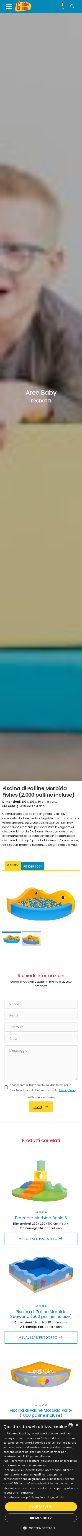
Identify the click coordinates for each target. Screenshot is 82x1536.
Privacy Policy (67, 1090)
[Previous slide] (10, 908)
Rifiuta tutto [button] (41, 1518)
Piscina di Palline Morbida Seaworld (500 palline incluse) (41, 1314)
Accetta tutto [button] (40, 1506)
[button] (41, 1528)
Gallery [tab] (12, 865)
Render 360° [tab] (32, 866)
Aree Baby (41, 1212)
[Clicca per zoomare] (41, 902)
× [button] (77, 1425)
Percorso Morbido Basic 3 (41, 1218)
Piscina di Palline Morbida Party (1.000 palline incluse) (41, 1412)
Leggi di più (56, 1497)
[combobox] (70, 1425)
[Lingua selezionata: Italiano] (62, 6)
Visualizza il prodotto (38, 1239)
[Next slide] (72, 908)
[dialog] (41, 1478)
